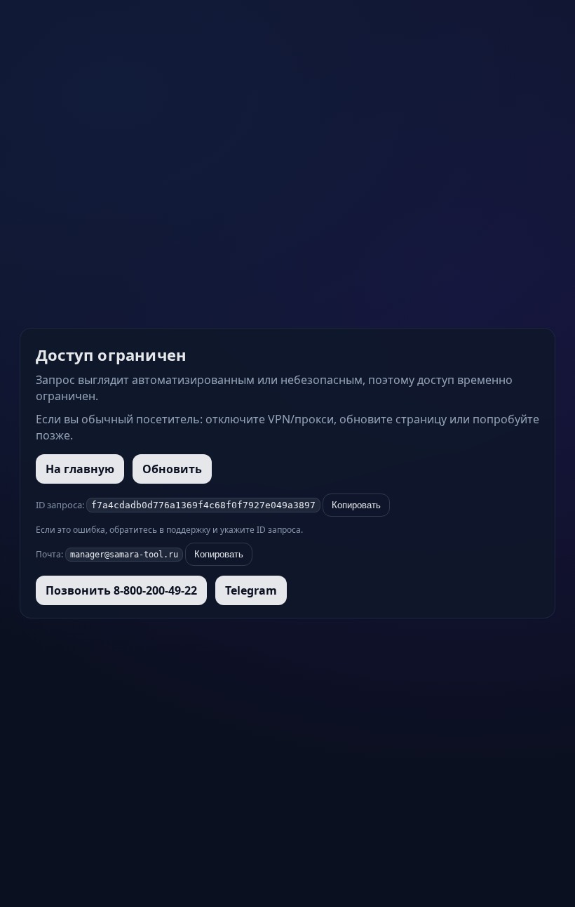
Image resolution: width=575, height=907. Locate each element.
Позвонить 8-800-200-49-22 (121, 590)
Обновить (172, 469)
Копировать (356, 505)
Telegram (251, 590)
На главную (80, 469)
